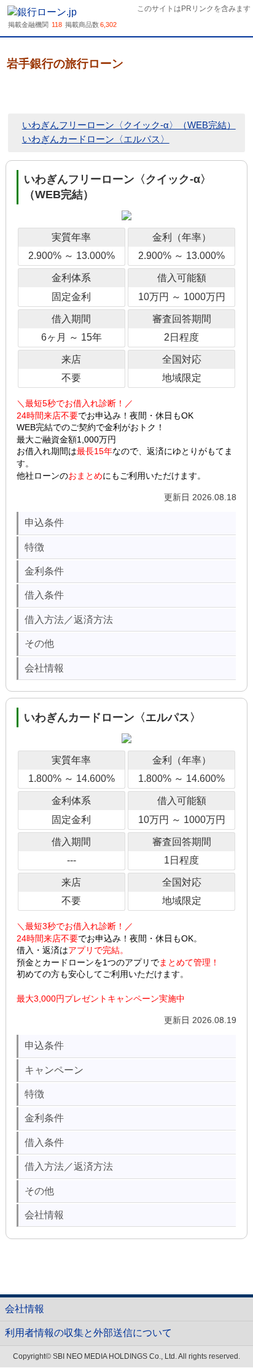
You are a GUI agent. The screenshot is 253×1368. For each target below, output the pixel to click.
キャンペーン (54, 1070)
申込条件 (44, 522)
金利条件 (44, 571)
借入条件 (44, 595)
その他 (39, 643)
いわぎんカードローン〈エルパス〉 (95, 139)
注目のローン (217, 1330)
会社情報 (44, 668)
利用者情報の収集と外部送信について (88, 1332)
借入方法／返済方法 (69, 619)
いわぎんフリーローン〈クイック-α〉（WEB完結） (129, 125)
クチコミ (99, 92)
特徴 (34, 547)
